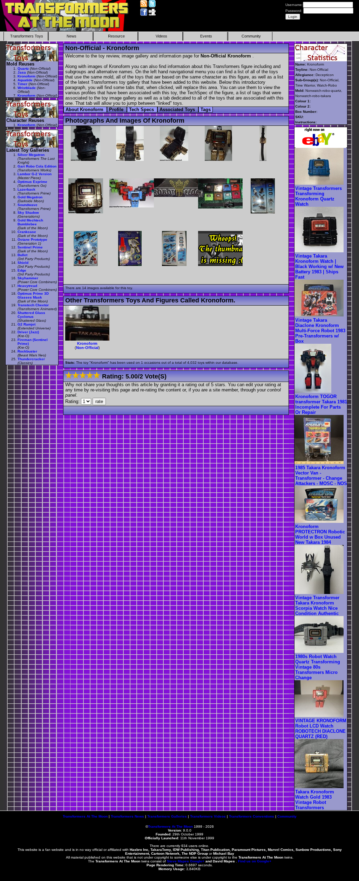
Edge (22, 270)
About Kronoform (85, 109)
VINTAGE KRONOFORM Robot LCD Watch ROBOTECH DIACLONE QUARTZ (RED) (320, 728)
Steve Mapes (178, 861)
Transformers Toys (26, 36)
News (71, 36)
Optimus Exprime (32, 182)
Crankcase (27, 232)
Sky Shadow (28, 212)
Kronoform (87, 343)
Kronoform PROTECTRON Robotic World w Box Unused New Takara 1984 (320, 534)
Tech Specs (142, 109)
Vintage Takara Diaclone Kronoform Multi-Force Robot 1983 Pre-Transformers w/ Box (320, 330)
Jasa (22, 72)
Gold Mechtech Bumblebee (30, 222)
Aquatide (25, 80)
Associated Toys (178, 109)
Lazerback (26, 189)
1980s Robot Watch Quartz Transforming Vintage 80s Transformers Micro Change (317, 667)
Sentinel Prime (30, 247)
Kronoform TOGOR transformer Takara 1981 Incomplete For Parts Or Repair (321, 404)
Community (251, 36)
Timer (22, 84)
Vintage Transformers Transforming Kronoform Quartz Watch (318, 196)
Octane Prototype (32, 239)
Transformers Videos (208, 816)
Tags (206, 109)
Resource (116, 36)
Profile (117, 109)
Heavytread (27, 286)
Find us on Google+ (254, 861)
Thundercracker (31, 359)
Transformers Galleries (167, 816)
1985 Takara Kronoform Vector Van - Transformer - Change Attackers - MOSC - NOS (321, 475)
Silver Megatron (31, 155)
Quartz (23, 68)
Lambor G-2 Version (35, 174)
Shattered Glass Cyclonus (31, 315)
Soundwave (28, 205)
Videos (161, 36)
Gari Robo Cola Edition (37, 166)
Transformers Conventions (251, 816)
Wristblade (27, 88)
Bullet (22, 255)
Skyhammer (28, 278)
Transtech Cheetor (33, 305)
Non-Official (87, 348)
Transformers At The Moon (85, 816)
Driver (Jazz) (28, 332)
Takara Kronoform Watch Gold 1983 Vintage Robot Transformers (314, 799)
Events (206, 36)
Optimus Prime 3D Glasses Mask (33, 295)
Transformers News (127, 816)
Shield (23, 263)
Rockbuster (27, 351)
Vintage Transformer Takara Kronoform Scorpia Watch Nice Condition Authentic (317, 605)
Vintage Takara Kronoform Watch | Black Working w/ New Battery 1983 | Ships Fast (319, 266)
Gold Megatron (30, 197)
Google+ (197, 861)
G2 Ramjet (26, 324)
